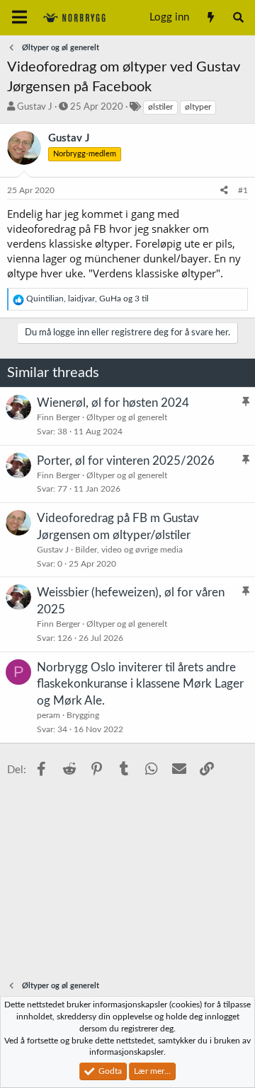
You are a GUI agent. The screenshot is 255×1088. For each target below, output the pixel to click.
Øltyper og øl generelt (126, 417)
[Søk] (238, 17)
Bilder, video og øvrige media (129, 549)
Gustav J (34, 107)
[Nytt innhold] (210, 17)
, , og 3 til (87, 298)
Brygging (83, 715)
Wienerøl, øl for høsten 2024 (113, 403)
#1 (243, 190)
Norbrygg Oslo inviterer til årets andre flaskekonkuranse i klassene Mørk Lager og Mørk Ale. (140, 684)
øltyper (198, 107)
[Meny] (19, 17)
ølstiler (160, 107)
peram (48, 715)
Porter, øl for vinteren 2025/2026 (126, 461)
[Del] (224, 191)
